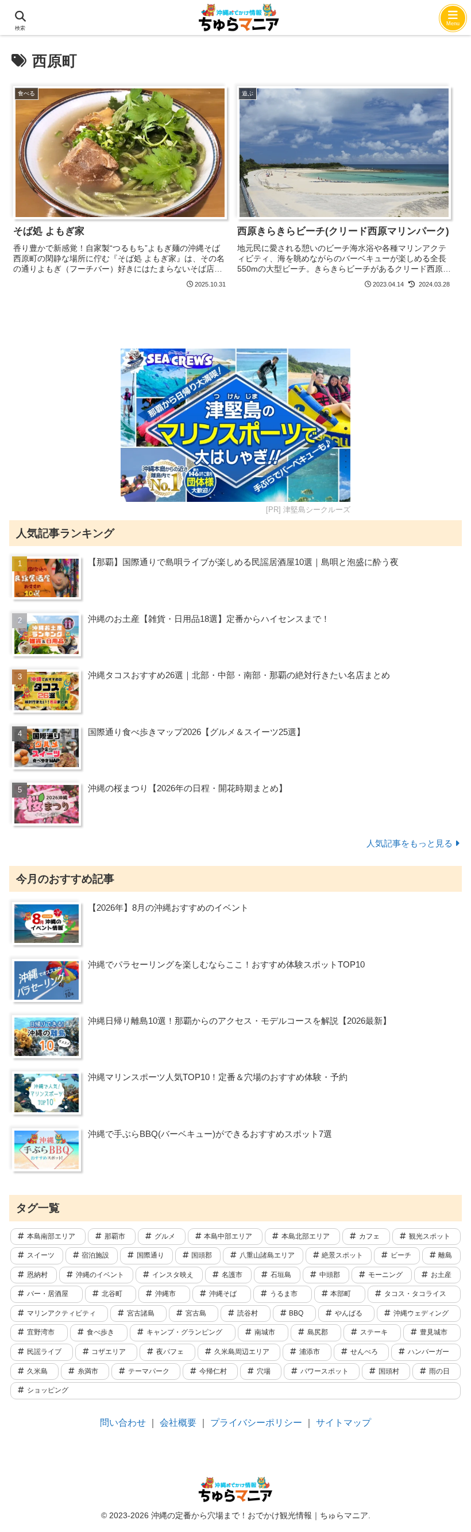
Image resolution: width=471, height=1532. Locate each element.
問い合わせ (123, 1422)
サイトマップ (343, 1422)
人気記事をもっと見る (409, 843)
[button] (433, 1514)
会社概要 (178, 1422)
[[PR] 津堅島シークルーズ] (235, 425)
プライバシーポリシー (256, 1422)
